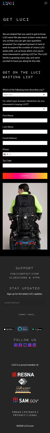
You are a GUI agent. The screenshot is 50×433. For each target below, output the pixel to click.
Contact (24, 274)
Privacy (19, 415)
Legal (32, 415)
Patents (30, 412)
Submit (25, 176)
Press (16, 412)
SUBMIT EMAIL (27, 314)
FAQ (13, 274)
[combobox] (25, 95)
